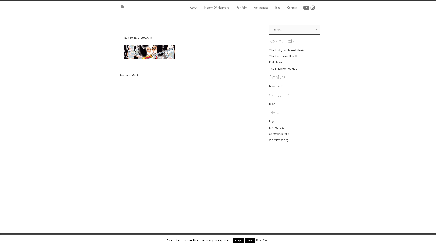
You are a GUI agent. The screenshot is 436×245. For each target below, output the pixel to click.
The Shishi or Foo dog (283, 68)
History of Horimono (216, 7)
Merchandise (261, 7)
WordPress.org (278, 140)
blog (272, 104)
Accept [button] (238, 240)
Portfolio (241, 7)
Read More (262, 240)
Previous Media (127, 75)
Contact (292, 7)
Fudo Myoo (276, 62)
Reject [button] (250, 240)
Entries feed (276, 127)
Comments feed (279, 134)
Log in (273, 121)
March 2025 (276, 86)
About (193, 7)
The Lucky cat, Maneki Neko (287, 50)
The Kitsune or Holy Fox (284, 56)
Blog (277, 7)
